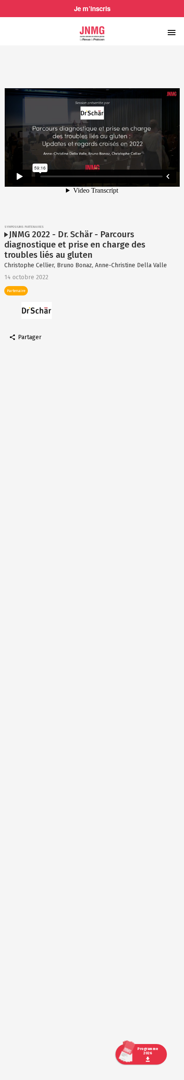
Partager (30, 337)
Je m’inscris (92, 8)
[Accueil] (92, 33)
